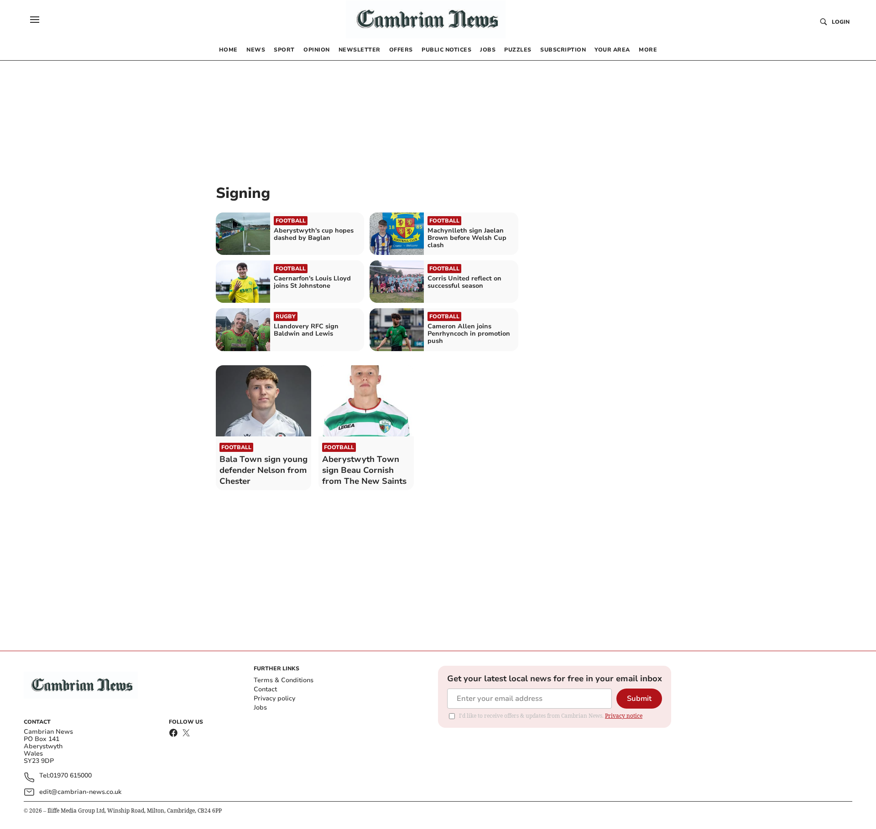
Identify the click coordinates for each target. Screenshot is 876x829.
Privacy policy (274, 698)
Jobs (260, 707)
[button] (35, 20)
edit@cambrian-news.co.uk (80, 792)
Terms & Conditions (283, 680)
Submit (639, 699)
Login (841, 22)
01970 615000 (71, 776)
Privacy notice (623, 715)
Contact (265, 689)
